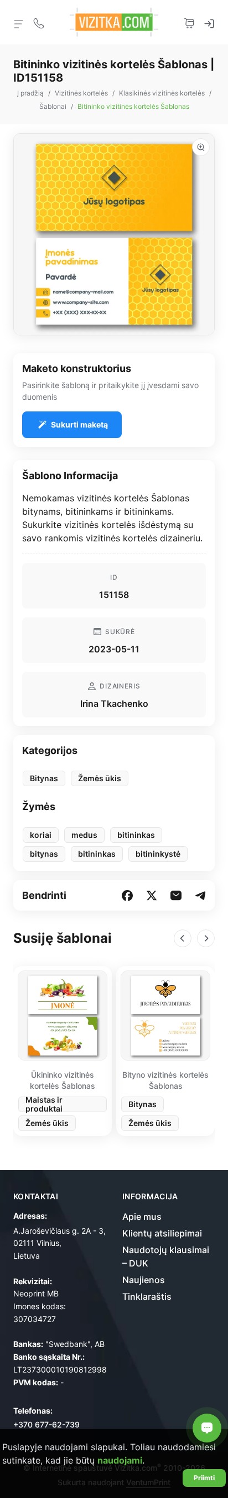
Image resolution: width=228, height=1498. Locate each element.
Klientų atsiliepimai (162, 1233)
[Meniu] (18, 23)
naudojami (119, 1460)
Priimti (204, 1478)
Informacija (150, 1196)
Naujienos (143, 1279)
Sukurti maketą (79, 424)
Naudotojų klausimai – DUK (165, 1256)
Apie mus (142, 1216)
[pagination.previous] (182, 938)
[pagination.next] (206, 938)
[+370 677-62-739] (38, 22)
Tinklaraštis (147, 1296)
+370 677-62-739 (46, 1424)
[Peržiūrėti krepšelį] (189, 22)
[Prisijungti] (209, 22)
